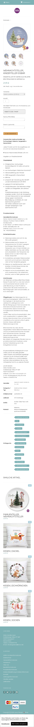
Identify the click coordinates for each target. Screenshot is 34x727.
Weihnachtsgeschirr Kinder (21, 436)
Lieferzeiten (6, 681)
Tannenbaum (19, 424)
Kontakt (5, 674)
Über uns (6, 665)
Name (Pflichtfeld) (9, 117)
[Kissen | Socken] (17, 605)
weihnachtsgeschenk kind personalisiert (21, 466)
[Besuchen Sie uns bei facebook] (4, 692)
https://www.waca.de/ (16, 228)
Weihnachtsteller (20, 439)
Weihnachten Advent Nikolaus (21, 432)
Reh (17, 421)
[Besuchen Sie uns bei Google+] (14, 692)
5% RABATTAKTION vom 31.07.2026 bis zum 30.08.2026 (16, 106)
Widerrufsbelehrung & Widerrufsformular (16, 672)
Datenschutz (7, 657)
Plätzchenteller (20, 462)
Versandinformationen (10, 660)
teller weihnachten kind (22, 469)
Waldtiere (18, 428)
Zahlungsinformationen (10, 677)
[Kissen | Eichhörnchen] (17, 570)
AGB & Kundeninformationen (12, 655)
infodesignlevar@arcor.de (15, 645)
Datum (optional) (8, 124)
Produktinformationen (10, 669)
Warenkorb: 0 (26, 2)
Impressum (6, 662)
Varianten (6, 92)
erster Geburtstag (20, 443)
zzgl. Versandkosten (16, 86)
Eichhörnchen (19, 454)
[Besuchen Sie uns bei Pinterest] (11, 692)
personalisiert (19, 447)
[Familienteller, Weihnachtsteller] (17, 499)
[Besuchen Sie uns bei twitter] (7, 692)
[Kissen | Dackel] (17, 536)
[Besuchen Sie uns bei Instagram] (17, 692)
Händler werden (8, 679)
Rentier (18, 458)
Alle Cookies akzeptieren (19, 724)
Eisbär (18, 450)
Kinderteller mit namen (22, 417)
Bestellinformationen (9, 667)
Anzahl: (5, 98)
